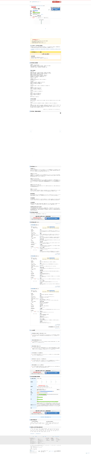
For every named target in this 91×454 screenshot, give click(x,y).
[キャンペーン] (58, 4)
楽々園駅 (55, 423)
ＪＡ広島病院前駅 (47, 422)
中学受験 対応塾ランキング (40, 440)
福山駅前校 (45, 431)
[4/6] (45, 143)
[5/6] (45, 151)
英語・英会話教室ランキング (33, 443)
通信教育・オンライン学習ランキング (41, 443)
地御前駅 (50, 422)
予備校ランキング (32, 440)
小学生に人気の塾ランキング (33, 441)
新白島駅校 (48, 429)
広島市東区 (33, 423)
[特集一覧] (53, 4)
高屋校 (37, 431)
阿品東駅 (47, 423)
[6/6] (45, 160)
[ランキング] (42, 4)
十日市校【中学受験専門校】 (41, 429)
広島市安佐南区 (39, 423)
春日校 (49, 431)
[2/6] (45, 125)
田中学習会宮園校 (33, 288)
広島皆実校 (37, 429)
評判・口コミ (39, 17)
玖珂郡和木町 (36, 423)
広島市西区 (35, 422)
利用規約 (57, 441)
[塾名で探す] (37, 4)
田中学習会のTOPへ (32, 433)
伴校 (52, 429)
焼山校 (43, 430)
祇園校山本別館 (57, 429)
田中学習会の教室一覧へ (38, 433)
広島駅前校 (51, 429)
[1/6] (45, 117)
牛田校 (54, 429)
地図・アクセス (46, 17)
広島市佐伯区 (32, 422)
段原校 (45, 429)
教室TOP (34, 17)
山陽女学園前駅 (49, 423)
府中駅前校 (42, 431)
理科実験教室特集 (48, 440)
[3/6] (45, 134)
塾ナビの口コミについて (58, 223)
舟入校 (34, 429)
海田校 (33, 430)
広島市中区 (38, 422)
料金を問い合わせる (56, 9)
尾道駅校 (39, 431)
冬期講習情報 (52, 440)
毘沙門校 (41, 430)
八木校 (47, 430)
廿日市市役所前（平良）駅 (54, 422)
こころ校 (32, 429)
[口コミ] (48, 4)
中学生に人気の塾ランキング (40, 441)
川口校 (47, 431)
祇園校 (31, 430)
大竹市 (42, 422)
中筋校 (39, 430)
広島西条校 (35, 431)
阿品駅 (52, 423)
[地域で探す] (32, 4)
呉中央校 (51, 430)
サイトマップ (57, 440)
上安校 (37, 430)
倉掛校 (49, 430)
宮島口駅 (48, 424)
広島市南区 (40, 422)
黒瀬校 (55, 430)
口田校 (45, 430)
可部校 (53, 430)
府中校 (35, 430)
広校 (57, 430)
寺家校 (32, 431)
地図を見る (58, 389)
